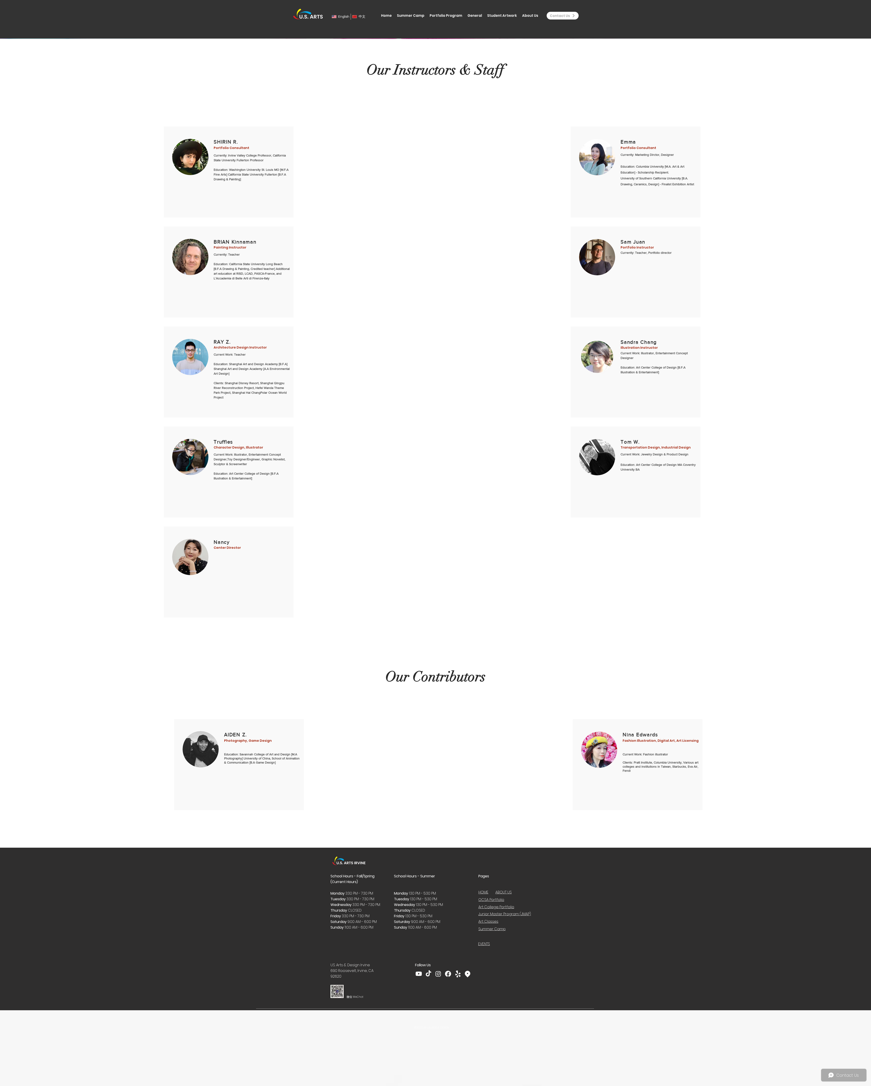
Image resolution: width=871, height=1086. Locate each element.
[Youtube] (418, 973)
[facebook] (448, 973)
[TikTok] (428, 973)
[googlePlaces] (467, 973)
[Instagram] (438, 973)
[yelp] (457, 973)
